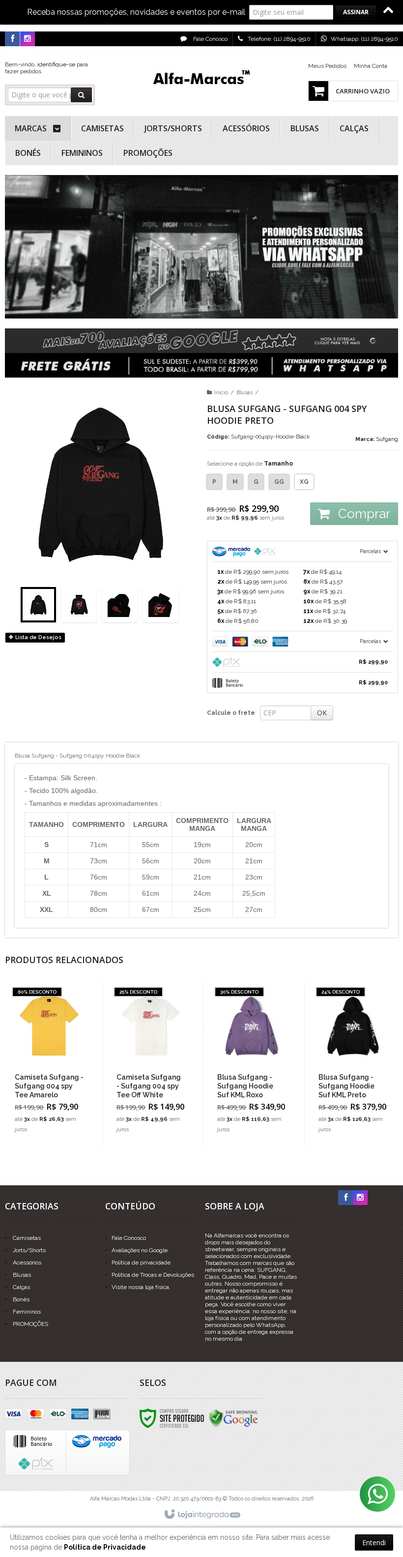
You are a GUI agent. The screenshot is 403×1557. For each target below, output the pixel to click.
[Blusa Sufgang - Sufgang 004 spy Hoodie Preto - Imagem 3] (120, 604)
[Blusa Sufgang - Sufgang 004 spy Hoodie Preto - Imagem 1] (38, 604)
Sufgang (387, 439)
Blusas (244, 392)
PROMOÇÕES (30, 1324)
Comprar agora (54, 1100)
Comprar (362, 513)
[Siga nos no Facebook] (12, 39)
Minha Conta (370, 65)
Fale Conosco (210, 38)
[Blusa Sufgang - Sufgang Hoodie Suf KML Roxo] (251, 1064)
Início (221, 392)
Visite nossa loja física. (141, 1287)
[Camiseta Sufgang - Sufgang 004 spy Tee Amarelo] (49, 1064)
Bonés (21, 1299)
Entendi (374, 1542)
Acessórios (27, 1262)
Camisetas (27, 1237)
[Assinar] (356, 12)
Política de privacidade (141, 1262)
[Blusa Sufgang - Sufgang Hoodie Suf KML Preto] (352, 1064)
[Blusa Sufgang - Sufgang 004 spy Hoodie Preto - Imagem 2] (79, 604)
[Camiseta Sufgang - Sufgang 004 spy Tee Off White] (150, 1064)
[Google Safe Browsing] (233, 1417)
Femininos (27, 1311)
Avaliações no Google (140, 1250)
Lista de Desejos (37, 637)
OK (322, 712)
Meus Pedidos (327, 65)
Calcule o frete (231, 712)
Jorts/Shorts (29, 1250)
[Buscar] (81, 95)
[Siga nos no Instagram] (27, 39)
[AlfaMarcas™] (201, 78)
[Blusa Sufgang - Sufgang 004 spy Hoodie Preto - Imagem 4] (160, 604)
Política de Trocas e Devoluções (153, 1274)
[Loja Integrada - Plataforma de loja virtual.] (202, 1514)
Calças (21, 1287)
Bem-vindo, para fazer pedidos (46, 68)
